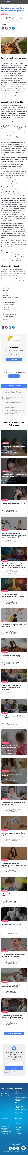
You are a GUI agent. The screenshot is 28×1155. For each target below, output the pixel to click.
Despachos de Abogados (4, 1129)
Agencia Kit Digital (5, 1094)
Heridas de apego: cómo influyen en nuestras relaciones (14, 475)
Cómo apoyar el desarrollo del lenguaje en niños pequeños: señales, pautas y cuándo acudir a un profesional (13, 1017)
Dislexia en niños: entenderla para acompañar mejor (13, 803)
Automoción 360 (5, 1096)
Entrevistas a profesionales (18, 1092)
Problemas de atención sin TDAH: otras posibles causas (13, 447)
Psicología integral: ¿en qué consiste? (14, 402)
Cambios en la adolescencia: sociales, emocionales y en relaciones (11, 687)
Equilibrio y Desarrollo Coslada (13, 809)
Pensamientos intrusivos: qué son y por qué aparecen (13, 504)
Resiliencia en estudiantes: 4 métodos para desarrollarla (11, 656)
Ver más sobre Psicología (14, 1033)
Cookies (17, 1131)
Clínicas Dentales (5, 1126)
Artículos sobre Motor (20, 1109)
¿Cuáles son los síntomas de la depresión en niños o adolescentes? (12, 746)
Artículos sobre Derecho (19, 1107)
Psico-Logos (9, 451)
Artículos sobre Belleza (21, 1097)
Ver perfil (14, 355)
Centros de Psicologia (6, 1124)
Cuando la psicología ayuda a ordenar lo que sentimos (11, 986)
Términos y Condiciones (18, 1122)
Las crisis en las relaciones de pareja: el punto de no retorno (14, 406)
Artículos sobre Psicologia (19, 1100)
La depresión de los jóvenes (11, 924)
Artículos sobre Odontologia (19, 1103)
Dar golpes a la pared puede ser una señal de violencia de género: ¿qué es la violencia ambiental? (15, 412)
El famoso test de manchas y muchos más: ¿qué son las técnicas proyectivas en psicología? (13, 535)
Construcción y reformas (11, 350)
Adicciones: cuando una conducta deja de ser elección (13, 834)
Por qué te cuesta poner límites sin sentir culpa (13, 625)
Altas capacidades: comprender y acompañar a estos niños (13, 955)
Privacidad (17, 1129)
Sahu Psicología (10, 601)
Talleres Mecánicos (6, 1131)
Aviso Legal (18, 1127)
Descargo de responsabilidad (19, 1134)
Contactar (14, 359)
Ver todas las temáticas (18, 1113)
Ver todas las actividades (4, 1134)
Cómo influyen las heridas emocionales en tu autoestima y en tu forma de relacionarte (13, 865)
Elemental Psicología (11, 991)
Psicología (4, 14)
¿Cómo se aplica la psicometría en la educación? (14, 397)
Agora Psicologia (10, 510)
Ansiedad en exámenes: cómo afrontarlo (11, 775)
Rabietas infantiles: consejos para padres (13, 895)
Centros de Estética (6, 1122)
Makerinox (8, 17)
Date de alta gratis (14, 376)
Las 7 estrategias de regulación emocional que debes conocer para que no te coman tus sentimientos (14, 392)
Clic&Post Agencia (5, 1091)
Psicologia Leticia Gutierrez (12, 479)
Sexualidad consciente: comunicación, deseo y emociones (13, 595)
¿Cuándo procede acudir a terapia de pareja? (13, 717)
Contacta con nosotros (7, 1100)
